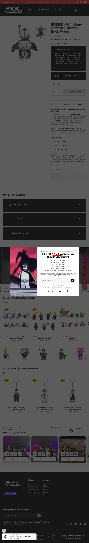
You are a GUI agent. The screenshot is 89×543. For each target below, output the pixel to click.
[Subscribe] (72, 280)
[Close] (75, 250)
